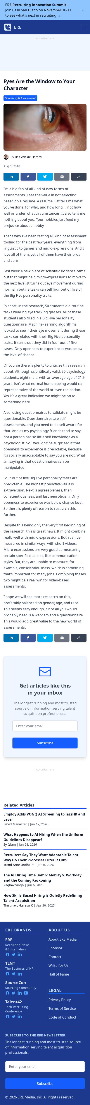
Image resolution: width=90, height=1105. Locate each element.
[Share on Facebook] (28, 177)
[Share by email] (62, 177)
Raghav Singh (13, 885)
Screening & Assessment (20, 98)
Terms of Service (62, 1008)
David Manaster (15, 824)
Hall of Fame (58, 974)
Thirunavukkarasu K (18, 905)
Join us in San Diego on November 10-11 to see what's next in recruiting (38, 10)
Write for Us (58, 965)
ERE (8, 939)
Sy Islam (9, 844)
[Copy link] (79, 177)
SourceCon (15, 982)
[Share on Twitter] (45, 177)
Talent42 (13, 1001)
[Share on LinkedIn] (11, 177)
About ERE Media (62, 939)
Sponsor (55, 948)
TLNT (10, 963)
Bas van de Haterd (28, 157)
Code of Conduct (62, 1017)
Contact (54, 956)
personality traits (37, 295)
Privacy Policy (59, 999)
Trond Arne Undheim (18, 865)
